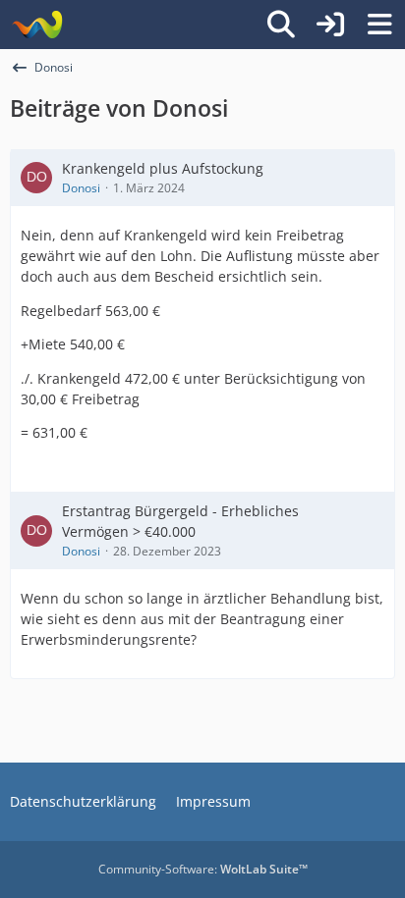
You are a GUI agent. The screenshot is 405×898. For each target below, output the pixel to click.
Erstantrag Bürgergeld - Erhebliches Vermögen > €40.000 (180, 521)
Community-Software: (203, 869)
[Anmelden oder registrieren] (330, 24)
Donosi (81, 188)
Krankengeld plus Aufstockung (162, 168)
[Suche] (281, 24)
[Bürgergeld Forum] (37, 24)
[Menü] (379, 24)
